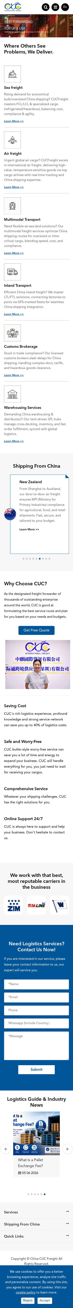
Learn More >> (14, 121)
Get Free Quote (36, 630)
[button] (23, 559)
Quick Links (14, 1236)
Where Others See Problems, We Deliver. (28, 49)
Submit (36, 1070)
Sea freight (13, 88)
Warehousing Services (22, 408)
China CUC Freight (44, 1259)
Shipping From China (36, 466)
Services (11, 1212)
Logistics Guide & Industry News (36, 1102)
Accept (45, 1300)
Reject (27, 1300)
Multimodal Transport (22, 220)
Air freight (12, 154)
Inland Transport (17, 286)
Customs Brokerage (21, 347)
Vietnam (26, 482)
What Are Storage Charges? (32, 1163)
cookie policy (25, 1292)
